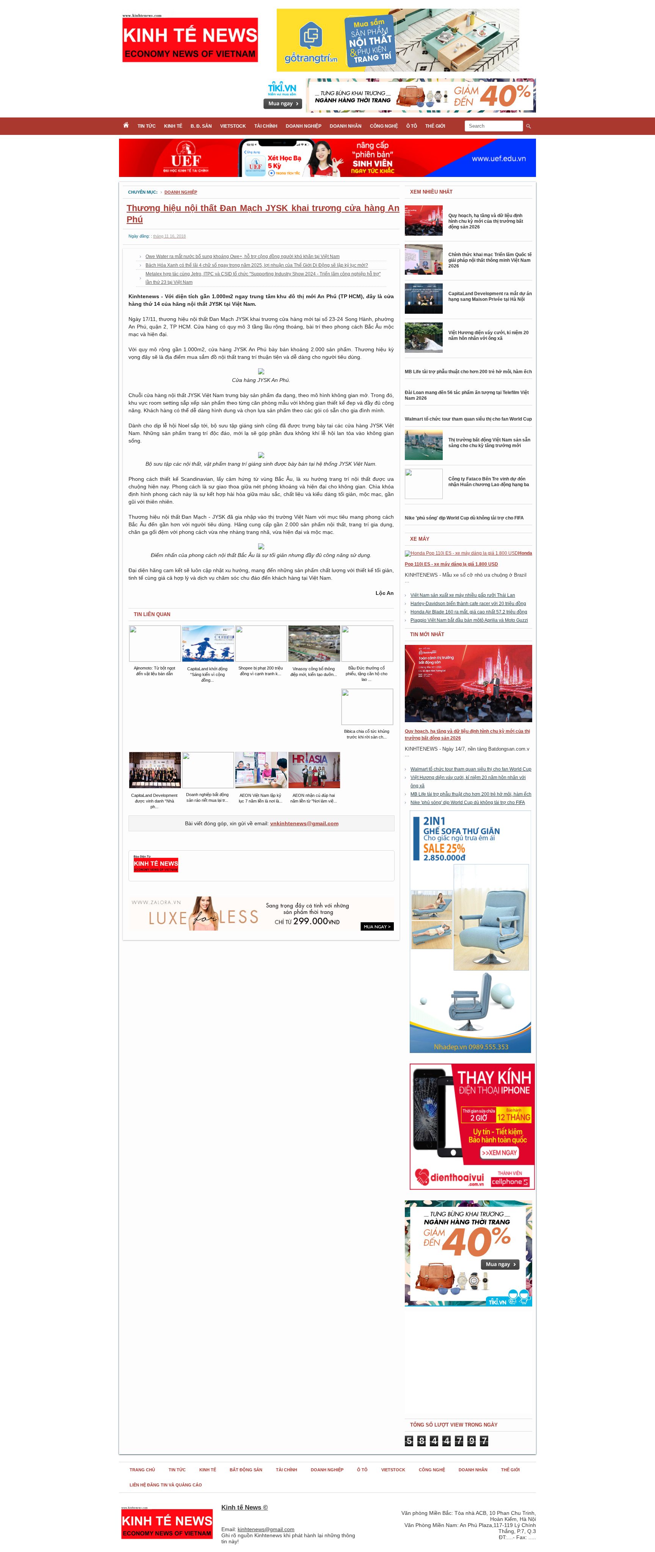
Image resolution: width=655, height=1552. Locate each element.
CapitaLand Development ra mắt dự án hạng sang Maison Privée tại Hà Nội (490, 296)
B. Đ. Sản (201, 126)
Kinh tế (173, 126)
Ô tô (411, 126)
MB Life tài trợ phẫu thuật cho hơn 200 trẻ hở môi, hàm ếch (468, 371)
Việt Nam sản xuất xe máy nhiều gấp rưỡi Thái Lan (463, 595)
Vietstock (233, 126)
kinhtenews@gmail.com (266, 1529)
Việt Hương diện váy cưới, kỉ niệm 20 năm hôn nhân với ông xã (488, 335)
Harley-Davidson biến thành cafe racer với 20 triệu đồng (468, 603)
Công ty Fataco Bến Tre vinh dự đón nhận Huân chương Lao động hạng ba (488, 481)
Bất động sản (246, 1470)
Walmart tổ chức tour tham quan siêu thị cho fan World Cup (468, 419)
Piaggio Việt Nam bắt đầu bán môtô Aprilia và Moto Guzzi (469, 620)
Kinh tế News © (244, 1507)
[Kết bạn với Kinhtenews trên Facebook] (156, 871)
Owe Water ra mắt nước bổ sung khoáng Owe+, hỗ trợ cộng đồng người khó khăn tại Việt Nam (243, 256)
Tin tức (147, 126)
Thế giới (435, 126)
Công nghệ (384, 126)
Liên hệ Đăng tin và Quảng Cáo (166, 1485)
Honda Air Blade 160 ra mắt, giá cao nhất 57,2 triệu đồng (469, 612)
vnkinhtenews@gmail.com (304, 823)
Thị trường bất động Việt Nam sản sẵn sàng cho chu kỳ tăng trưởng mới (489, 442)
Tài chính (265, 126)
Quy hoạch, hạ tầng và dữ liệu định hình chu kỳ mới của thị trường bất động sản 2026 (485, 221)
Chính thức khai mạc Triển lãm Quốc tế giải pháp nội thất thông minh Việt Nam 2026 (490, 260)
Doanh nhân (346, 126)
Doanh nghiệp (303, 126)
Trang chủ (142, 1470)
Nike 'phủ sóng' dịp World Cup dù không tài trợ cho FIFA (464, 518)
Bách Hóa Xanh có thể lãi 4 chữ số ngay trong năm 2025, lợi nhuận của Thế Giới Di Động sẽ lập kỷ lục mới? (257, 265)
